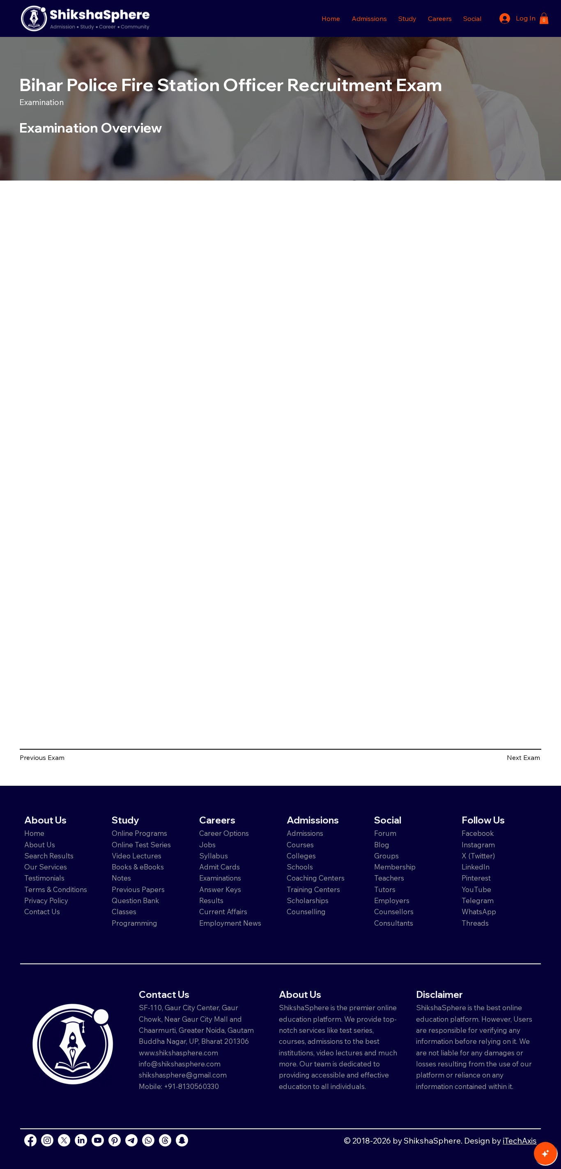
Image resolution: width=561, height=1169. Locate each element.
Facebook (478, 833)
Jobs (207, 844)
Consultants (393, 923)
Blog (381, 844)
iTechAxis (520, 1140)
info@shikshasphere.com (180, 1063)
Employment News (230, 923)
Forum (385, 833)
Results (211, 900)
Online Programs (139, 833)
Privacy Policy (46, 900)
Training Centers (313, 889)
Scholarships (308, 900)
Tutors (384, 889)
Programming (134, 923)
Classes (125, 911)
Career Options (224, 833)
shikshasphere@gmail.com (183, 1075)
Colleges (301, 855)
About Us (39, 844)
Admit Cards (219, 866)
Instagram (478, 844)
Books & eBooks (138, 866)
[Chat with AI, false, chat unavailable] (545, 1153)
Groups (386, 855)
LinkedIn (476, 866)
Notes (121, 878)
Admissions (306, 833)
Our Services (45, 866)
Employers (391, 900)
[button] (369, 18)
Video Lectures (136, 855)
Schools (300, 866)
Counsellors (394, 911)
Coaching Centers (316, 878)
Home (34, 833)
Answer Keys (220, 889)
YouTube (476, 889)
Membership (395, 866)
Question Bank (135, 900)
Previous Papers (138, 889)
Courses (300, 844)
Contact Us (42, 911)
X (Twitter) (478, 855)
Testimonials (44, 878)
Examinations (220, 878)
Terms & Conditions (55, 889)
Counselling (306, 911)
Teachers (389, 878)
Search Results (49, 855)
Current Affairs (223, 911)
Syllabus (213, 855)
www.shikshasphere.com (178, 1052)
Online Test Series (141, 844)
